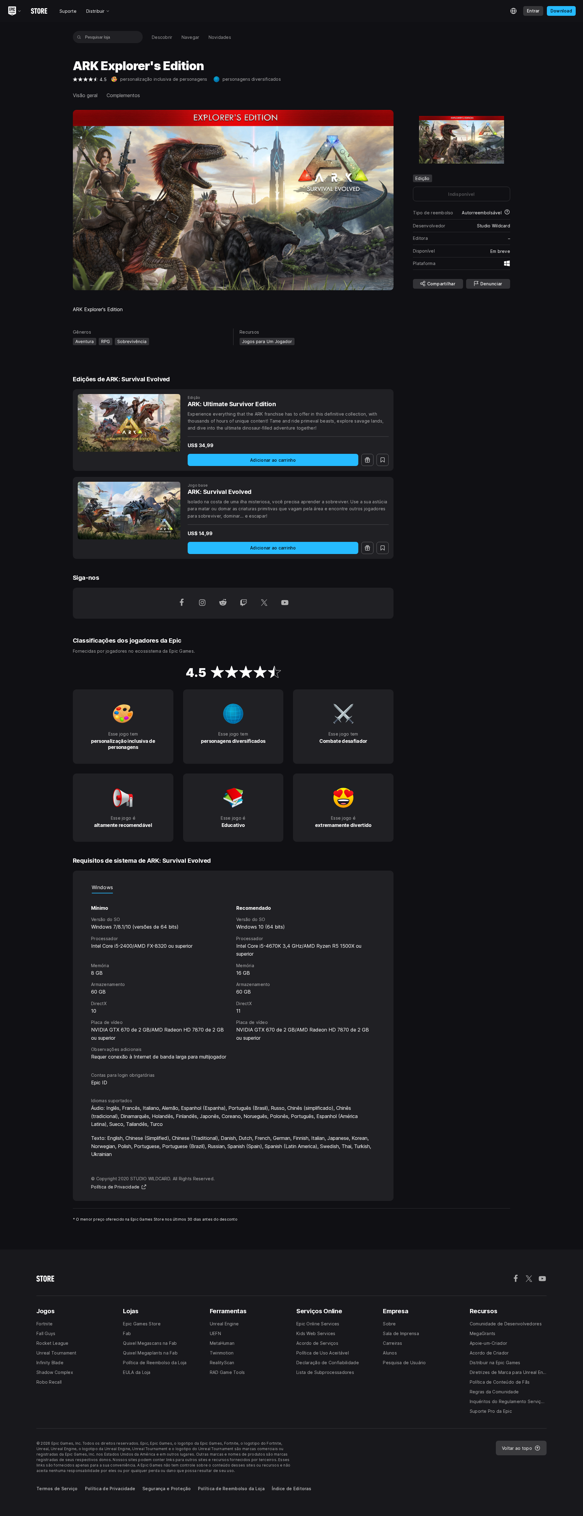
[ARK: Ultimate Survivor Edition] (129, 423)
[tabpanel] (233, 977)
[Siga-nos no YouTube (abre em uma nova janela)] (285, 603)
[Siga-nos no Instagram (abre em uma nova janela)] (202, 603)
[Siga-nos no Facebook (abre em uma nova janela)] (181, 603)
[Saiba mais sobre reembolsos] (507, 212)
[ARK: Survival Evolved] (129, 510)
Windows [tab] (102, 887)
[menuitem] (162, 37)
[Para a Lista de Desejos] (383, 460)
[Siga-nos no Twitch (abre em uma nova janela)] (243, 603)
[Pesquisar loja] (79, 37)
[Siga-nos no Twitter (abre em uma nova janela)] (264, 603)
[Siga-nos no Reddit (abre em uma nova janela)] (223, 603)
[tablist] (233, 887)
